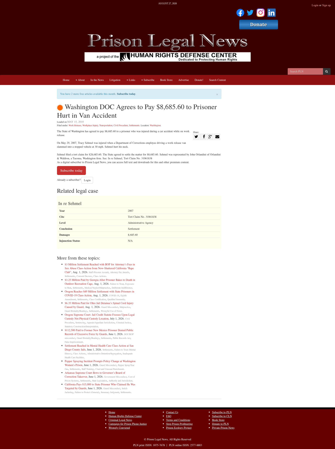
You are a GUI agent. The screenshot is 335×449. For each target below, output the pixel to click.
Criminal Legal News (120, 420)
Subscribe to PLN (222, 412)
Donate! (199, 80)
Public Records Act (121, 338)
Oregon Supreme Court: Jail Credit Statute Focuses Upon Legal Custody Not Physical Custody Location (100, 316)
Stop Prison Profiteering (179, 424)
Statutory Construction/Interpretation (81, 326)
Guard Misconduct (109, 307)
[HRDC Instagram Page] (260, 11)
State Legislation (99, 380)
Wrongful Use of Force (111, 310)
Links (131, 80)
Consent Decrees (84, 276)
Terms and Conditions (178, 420)
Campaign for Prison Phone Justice (128, 424)
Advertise (183, 80)
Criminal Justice (123, 322)
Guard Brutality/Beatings (76, 310)
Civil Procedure (121, 125)
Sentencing (80, 322)
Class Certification (97, 299)
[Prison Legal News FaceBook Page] (240, 11)
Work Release (75, 125)
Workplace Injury (90, 125)
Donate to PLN (220, 424)
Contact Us (172, 412)
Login (315, 5)
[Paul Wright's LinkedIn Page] (271, 11)
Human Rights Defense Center (125, 416)
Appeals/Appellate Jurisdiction (101, 322)
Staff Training (88, 369)
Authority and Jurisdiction (120, 380)
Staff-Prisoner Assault (99, 272)
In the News (97, 80)
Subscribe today (126, 94)
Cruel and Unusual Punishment (109, 369)
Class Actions (99, 276)
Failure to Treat (117, 283)
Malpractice (125, 307)
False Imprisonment (74, 341)
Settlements (134, 125)
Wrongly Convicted (119, 427)
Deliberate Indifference (122, 287)
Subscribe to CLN (222, 416)
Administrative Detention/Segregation (104, 353)
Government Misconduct (115, 376)
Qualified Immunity (116, 299)
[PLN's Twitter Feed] (250, 11)
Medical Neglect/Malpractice (97, 287)
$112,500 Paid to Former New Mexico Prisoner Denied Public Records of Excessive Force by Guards (99, 332)
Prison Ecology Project (179, 427)
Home (66, 80)
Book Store (166, 80)
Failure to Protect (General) (87, 392)
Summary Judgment (110, 392)
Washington (155, 125)
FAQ (168, 416)
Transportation (105, 125)
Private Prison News (223, 427)
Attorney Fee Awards (119, 272)
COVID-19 (114, 295)
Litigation (115, 80)
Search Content (217, 80)
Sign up (326, 5)
